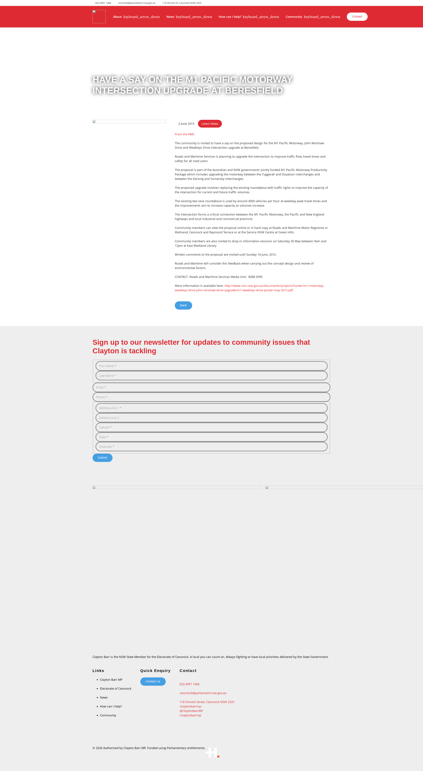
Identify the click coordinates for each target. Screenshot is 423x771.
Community (108, 715)
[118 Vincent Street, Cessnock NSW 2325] (207, 697)
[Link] (99, 16)
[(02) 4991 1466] (207, 679)
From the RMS (184, 134)
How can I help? (111, 706)
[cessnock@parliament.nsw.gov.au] (207, 688)
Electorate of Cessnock (115, 688)
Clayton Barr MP (111, 680)
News (104, 697)
